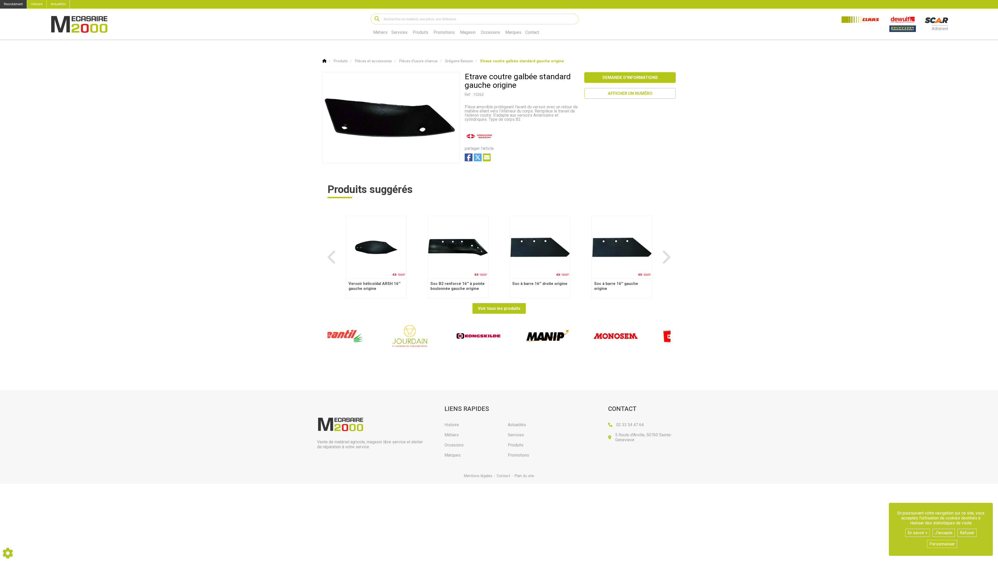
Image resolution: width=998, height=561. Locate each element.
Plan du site (524, 476)
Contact (532, 32)
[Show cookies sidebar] (8, 553)
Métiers (380, 32)
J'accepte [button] (944, 532)
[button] (522, 61)
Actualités (58, 4)
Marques (513, 32)
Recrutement (13, 4)
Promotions (444, 32)
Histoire (37, 4)
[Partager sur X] (478, 157)
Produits (420, 32)
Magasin (468, 32)
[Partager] (487, 157)
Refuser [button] (967, 532)
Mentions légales (478, 476)
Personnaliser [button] (942, 544)
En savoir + (918, 532)
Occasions (490, 32)
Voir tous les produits (499, 308)
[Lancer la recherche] (377, 19)
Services (399, 32)
